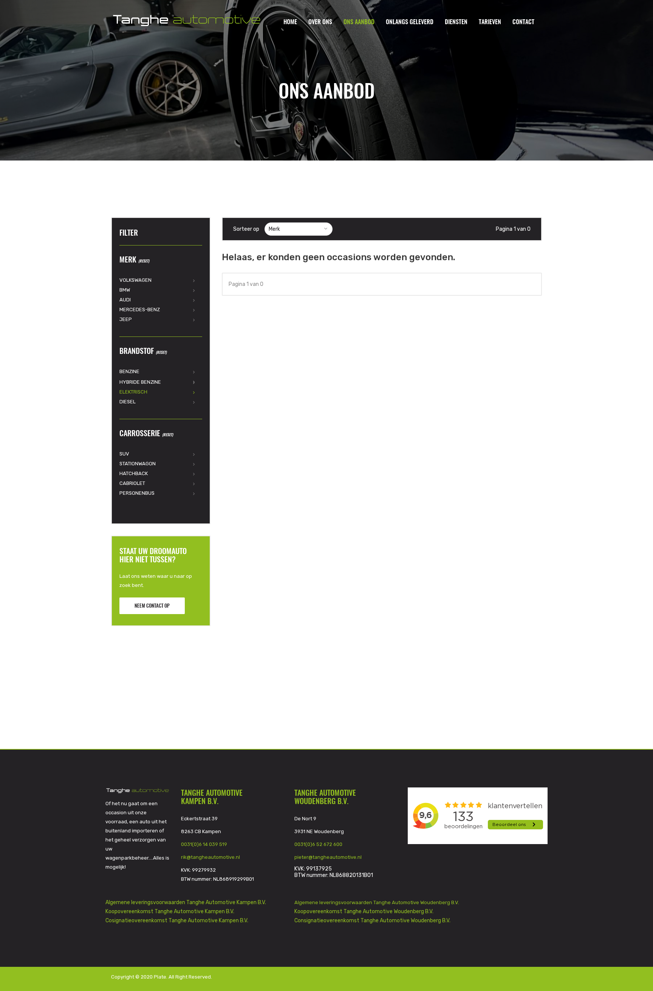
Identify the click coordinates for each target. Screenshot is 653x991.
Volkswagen (135, 280)
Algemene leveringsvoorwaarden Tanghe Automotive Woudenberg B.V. (377, 902)
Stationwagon (137, 463)
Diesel (127, 401)
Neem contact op (152, 606)
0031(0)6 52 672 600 (318, 844)
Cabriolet (132, 483)
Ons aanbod (359, 22)
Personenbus (137, 493)
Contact (523, 22)
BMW (124, 290)
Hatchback (133, 473)
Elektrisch (133, 392)
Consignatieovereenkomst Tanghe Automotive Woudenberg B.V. (372, 920)
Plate (160, 977)
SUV (124, 454)
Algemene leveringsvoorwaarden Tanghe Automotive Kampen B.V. (185, 902)
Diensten (456, 22)
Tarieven (490, 22)
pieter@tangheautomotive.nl (328, 857)
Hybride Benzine (140, 382)
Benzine (129, 371)
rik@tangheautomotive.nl (210, 857)
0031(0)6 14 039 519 (204, 844)
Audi (125, 300)
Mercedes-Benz (139, 309)
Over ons (320, 22)
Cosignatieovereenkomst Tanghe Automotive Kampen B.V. (176, 920)
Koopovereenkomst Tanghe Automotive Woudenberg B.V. (363, 911)
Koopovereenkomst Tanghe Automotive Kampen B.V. (169, 911)
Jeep (125, 319)
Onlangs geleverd (409, 22)
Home (290, 22)
